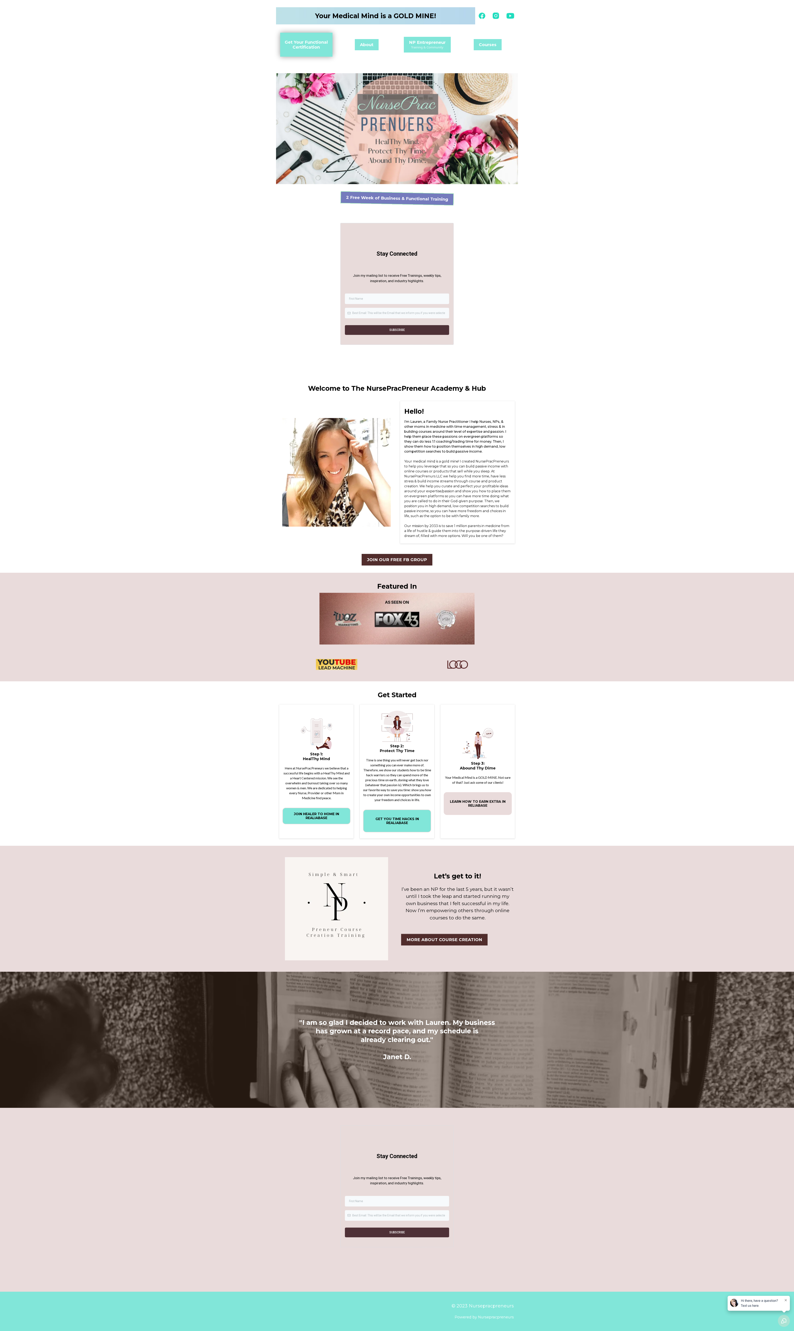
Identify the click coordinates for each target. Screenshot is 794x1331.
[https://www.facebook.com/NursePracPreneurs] (482, 16)
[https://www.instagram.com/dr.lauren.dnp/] (496, 16)
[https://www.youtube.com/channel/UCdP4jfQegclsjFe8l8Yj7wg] (510, 15)
